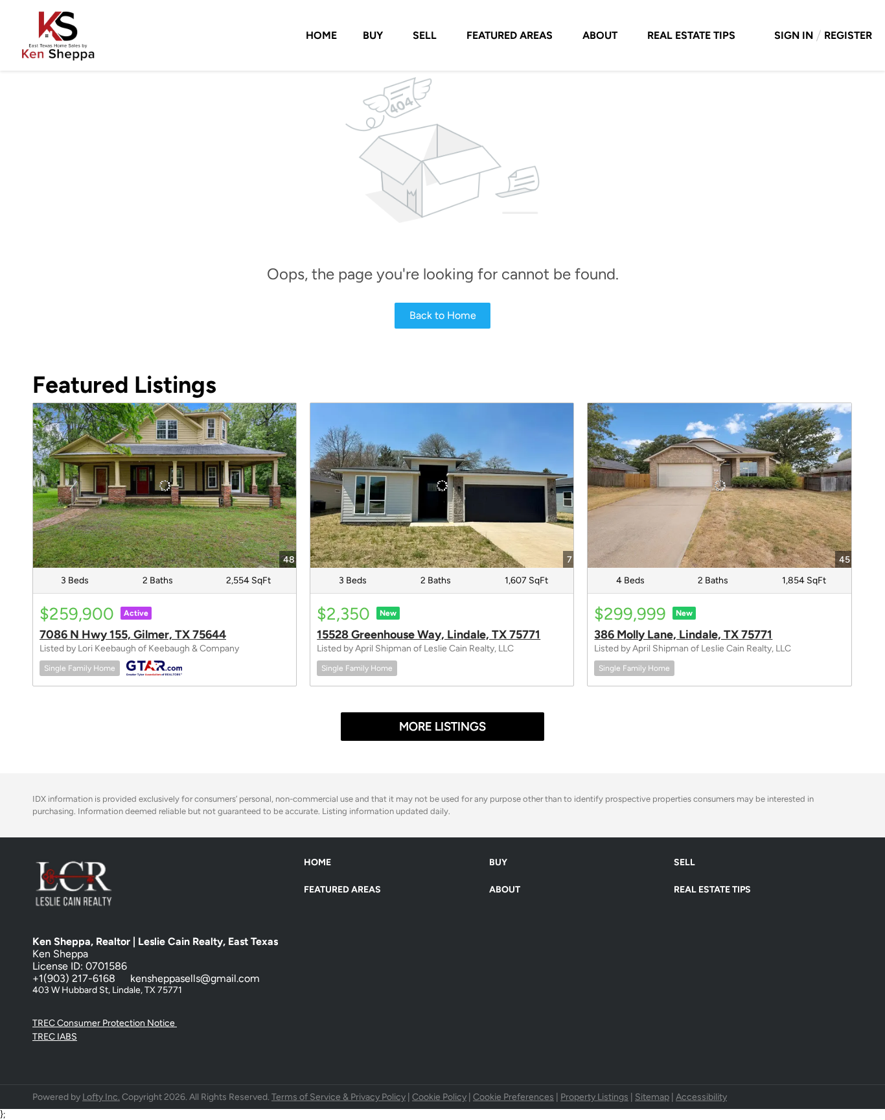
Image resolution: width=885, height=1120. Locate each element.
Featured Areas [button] (509, 35)
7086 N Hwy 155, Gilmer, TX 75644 (133, 634)
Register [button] (848, 35)
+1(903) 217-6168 (73, 978)
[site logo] (83, 900)
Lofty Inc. (101, 1096)
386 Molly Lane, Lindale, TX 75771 (683, 634)
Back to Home (442, 315)
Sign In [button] (793, 35)
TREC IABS (54, 1036)
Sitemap (652, 1096)
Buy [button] (373, 35)
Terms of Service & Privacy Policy (338, 1096)
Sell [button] (425, 35)
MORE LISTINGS (442, 726)
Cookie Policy (439, 1096)
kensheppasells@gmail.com (195, 978)
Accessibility (701, 1096)
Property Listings (594, 1096)
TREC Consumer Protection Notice (104, 1023)
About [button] (599, 35)
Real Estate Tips (691, 35)
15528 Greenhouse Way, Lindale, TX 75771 (428, 634)
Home (321, 35)
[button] (321, 865)
